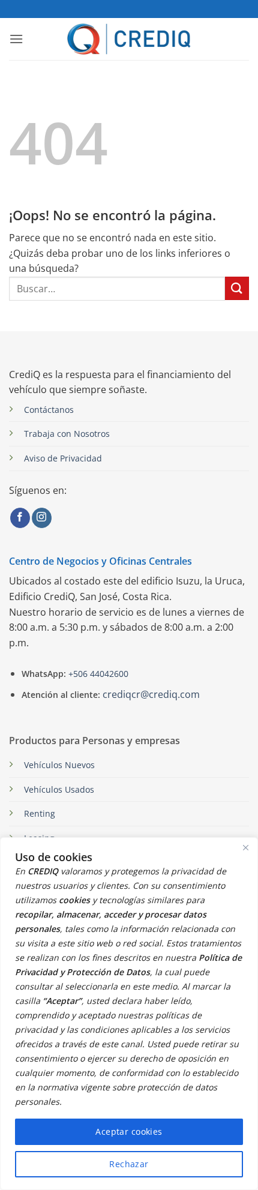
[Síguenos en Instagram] (42, 518)
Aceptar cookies (128, 1131)
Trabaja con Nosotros (67, 433)
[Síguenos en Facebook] (20, 518)
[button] (16, 38)
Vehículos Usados (59, 789)
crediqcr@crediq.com (151, 694)
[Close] (245, 847)
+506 (97, 673)
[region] (129, 1013)
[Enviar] (237, 288)
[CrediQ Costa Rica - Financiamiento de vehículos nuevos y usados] (129, 39)
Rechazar (128, 1164)
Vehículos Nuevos (59, 765)
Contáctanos (49, 409)
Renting (39, 813)
